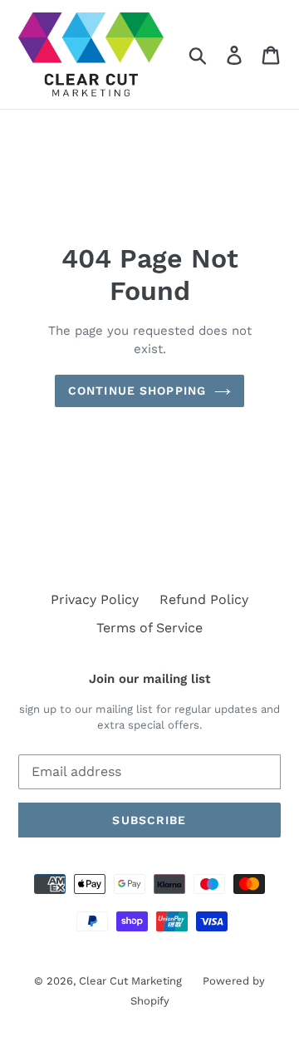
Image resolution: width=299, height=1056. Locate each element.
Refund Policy (203, 599)
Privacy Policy (95, 599)
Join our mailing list (149, 678)
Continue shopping (137, 390)
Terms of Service (149, 628)
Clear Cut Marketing (130, 981)
